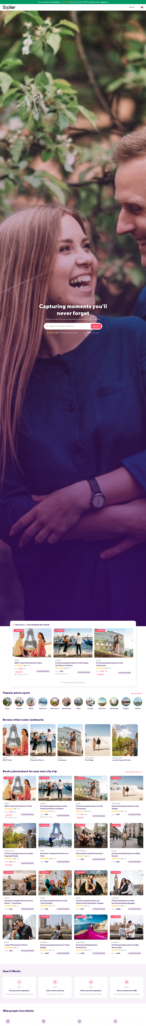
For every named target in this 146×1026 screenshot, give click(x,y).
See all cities (136, 693)
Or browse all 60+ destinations (74, 682)
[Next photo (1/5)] (49, 643)
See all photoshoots (133, 772)
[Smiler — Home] (9, 7)
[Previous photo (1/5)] (15, 643)
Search (96, 326)
